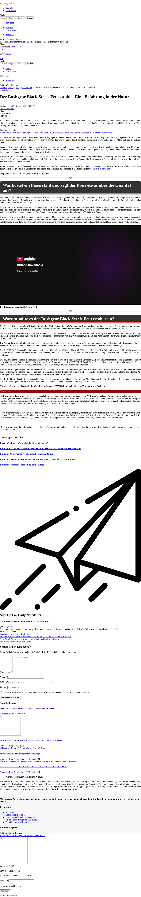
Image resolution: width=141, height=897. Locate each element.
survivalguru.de (6, 3)
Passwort (4, 881)
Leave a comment (23, 641)
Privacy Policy (83, 629)
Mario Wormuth (7, 108)
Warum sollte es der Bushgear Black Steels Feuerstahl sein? (89, 133)
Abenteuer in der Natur (100, 169)
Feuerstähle (104, 197)
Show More (16, 47)
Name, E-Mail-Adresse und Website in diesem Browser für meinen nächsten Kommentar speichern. (46, 692)
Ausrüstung (5, 90)
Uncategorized (6, 713)
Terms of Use (34, 629)
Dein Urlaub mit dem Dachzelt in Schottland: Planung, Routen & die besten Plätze (31, 740)
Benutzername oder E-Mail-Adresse (15, 875)
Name (3, 677)
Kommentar (6, 672)
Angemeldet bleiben (12, 886)
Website (3, 687)
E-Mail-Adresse (7, 682)
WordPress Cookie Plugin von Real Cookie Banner (22, 835)
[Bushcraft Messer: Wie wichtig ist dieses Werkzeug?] (24, 748)
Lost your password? (9, 896)
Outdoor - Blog (6, 746)
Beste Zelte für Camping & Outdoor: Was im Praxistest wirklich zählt (27, 708)
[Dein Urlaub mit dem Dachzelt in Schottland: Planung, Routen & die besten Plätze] (10, 735)
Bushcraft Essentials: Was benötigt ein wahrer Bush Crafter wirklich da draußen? (38, 459)
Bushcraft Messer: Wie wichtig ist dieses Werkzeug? (24, 443)
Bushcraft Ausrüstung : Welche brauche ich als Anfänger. (27, 454)
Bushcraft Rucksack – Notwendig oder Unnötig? (22, 465)
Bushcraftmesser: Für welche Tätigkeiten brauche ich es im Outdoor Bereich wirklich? (40, 448)
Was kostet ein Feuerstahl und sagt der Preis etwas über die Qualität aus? (31, 133)
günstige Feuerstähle (24, 207)
